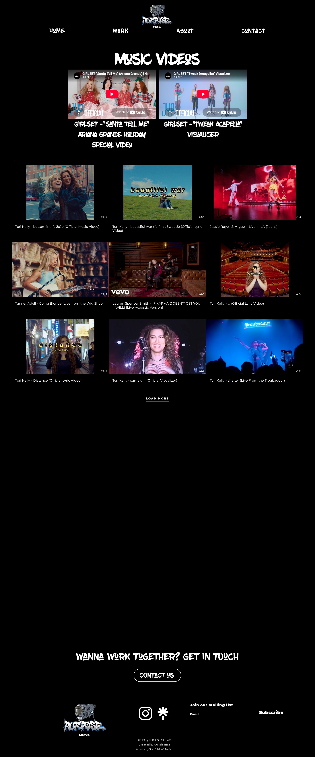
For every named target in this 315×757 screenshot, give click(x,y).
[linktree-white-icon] (163, 713)
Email (194, 714)
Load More (157, 398)
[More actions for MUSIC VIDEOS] (17, 160)
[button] (17, 160)
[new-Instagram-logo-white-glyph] (145, 713)
